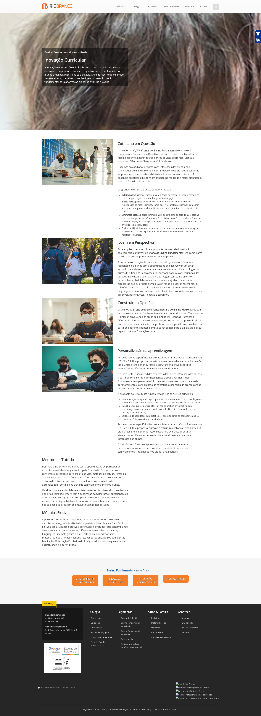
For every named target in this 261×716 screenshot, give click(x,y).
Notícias (185, 618)
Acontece (189, 6)
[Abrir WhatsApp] (253, 708)
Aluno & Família (171, 6)
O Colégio (135, 6)
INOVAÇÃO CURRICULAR (115, 580)
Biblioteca (155, 618)
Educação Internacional (101, 637)
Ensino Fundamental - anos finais (128, 570)
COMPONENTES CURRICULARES (85, 580)
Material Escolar (158, 622)
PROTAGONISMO (176, 578)
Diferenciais (96, 627)
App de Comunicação (161, 637)
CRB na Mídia (187, 622)
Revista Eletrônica (190, 627)
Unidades (95, 622)
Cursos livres (157, 632)
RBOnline (186, 632)
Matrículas (119, 6)
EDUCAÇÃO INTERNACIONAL (145, 580)
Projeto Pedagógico (100, 632)
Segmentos (152, 6)
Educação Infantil (129, 618)
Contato (204, 6)
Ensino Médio (127, 639)
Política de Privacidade (165, 709)
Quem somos (97, 618)
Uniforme (155, 627)
